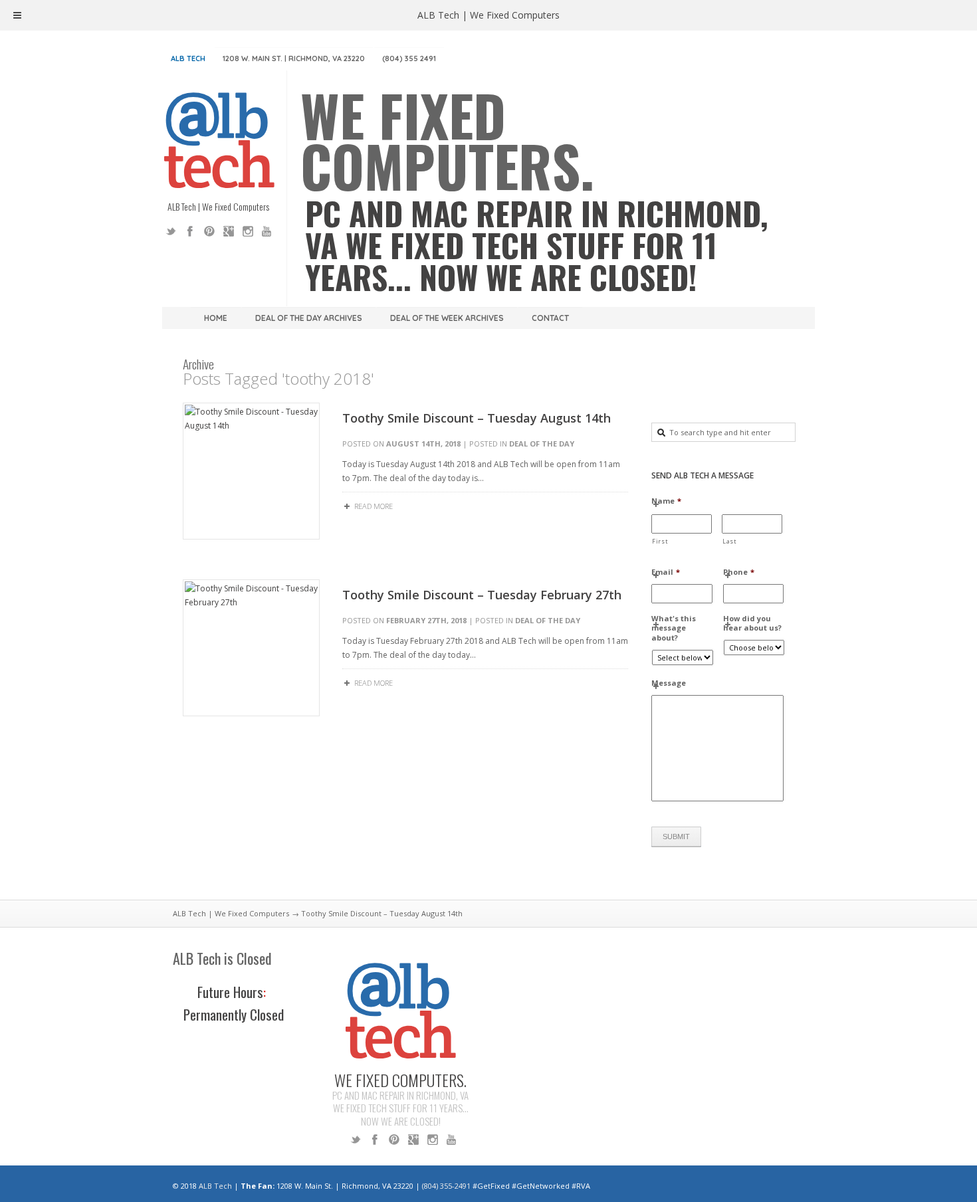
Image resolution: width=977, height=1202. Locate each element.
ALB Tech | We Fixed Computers (231, 913)
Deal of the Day (541, 444)
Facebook (190, 231)
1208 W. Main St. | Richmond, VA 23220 (294, 58)
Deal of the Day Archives (308, 318)
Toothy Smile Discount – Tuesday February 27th (481, 595)
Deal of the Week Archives (447, 318)
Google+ (228, 231)
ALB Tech (188, 58)
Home (215, 318)
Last (729, 541)
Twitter (170, 231)
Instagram (248, 231)
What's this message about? (673, 628)
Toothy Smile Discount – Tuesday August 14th (476, 418)
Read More (373, 506)
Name (666, 501)
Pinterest (209, 231)
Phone (738, 572)
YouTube (267, 231)
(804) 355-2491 (446, 1186)
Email (665, 572)
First (660, 541)
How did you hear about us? (752, 623)
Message (668, 683)
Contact (550, 318)
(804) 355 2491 (409, 58)
